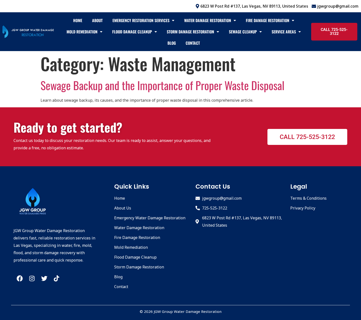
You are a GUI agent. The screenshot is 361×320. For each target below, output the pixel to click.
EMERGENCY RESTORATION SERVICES (140, 20)
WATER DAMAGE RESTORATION (207, 20)
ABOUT (97, 20)
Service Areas (283, 32)
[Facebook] (20, 278)
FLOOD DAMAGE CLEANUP (132, 32)
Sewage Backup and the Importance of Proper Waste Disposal (162, 85)
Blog (171, 43)
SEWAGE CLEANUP (243, 32)
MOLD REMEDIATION (81, 32)
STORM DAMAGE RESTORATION (190, 32)
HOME (77, 20)
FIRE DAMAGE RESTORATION (267, 20)
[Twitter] (44, 278)
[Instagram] (32, 278)
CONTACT (192, 43)
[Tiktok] (56, 278)
